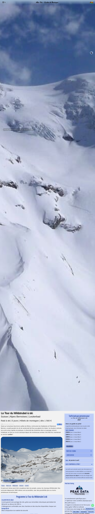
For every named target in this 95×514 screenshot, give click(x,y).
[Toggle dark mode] (91, 52)
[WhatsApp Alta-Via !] (92, 505)
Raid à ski (8, 485)
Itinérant (21, 485)
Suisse (3, 485)
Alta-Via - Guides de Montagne (47, 2)
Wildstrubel (15, 485)
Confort (26, 485)
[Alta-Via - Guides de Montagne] (91, 2)
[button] (3, 2)
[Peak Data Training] (79, 491)
